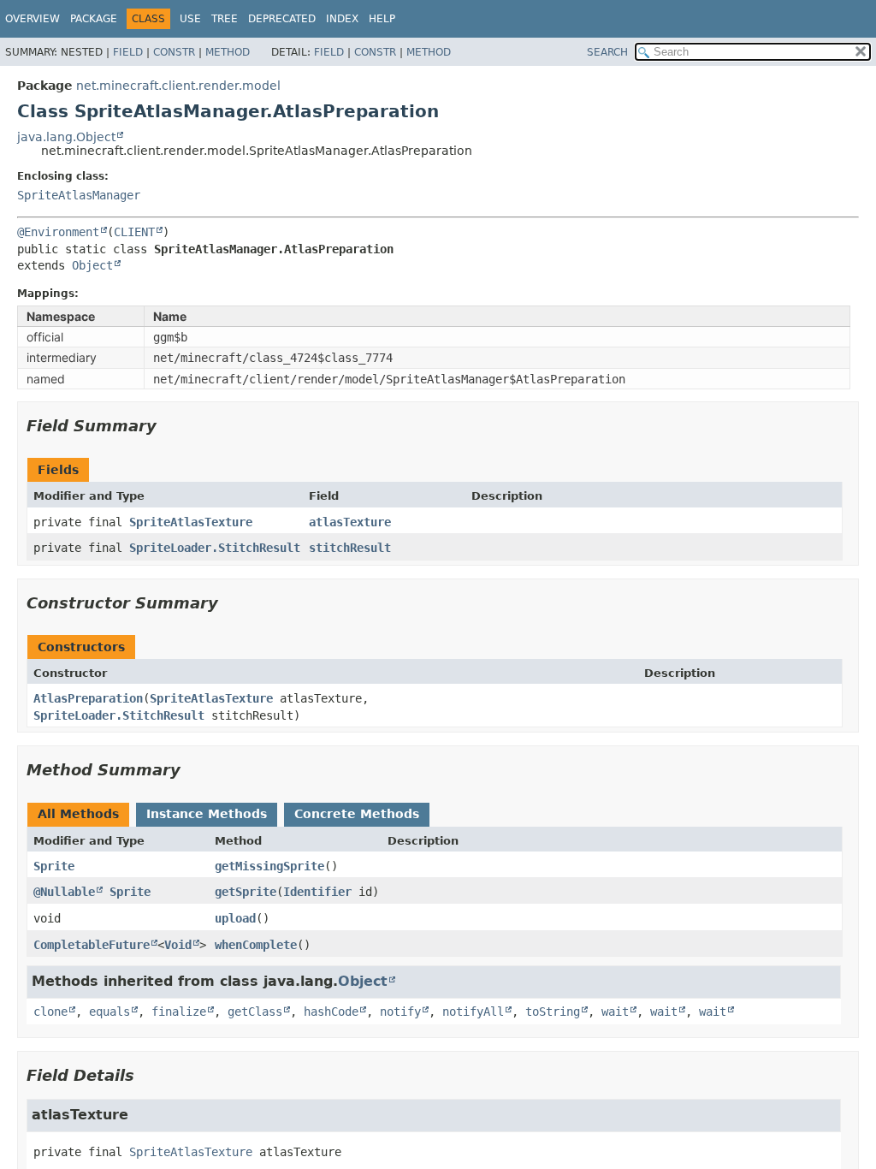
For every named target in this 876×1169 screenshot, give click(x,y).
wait (615, 1011)
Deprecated (282, 19)
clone (50, 1011)
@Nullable (64, 892)
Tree (224, 19)
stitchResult (350, 548)
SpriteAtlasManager (78, 195)
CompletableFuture (91, 945)
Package (93, 19)
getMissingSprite (269, 866)
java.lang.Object (66, 137)
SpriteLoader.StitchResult (214, 548)
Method (227, 52)
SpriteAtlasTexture (190, 522)
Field (128, 52)
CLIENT (134, 232)
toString (552, 1011)
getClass (255, 1011)
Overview (32, 19)
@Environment (58, 232)
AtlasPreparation (88, 698)
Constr (174, 52)
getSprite (245, 892)
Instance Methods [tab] (206, 814)
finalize (178, 1011)
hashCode (331, 1011)
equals (109, 1011)
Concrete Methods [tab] (356, 814)
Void (178, 945)
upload (235, 918)
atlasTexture (350, 522)
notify (400, 1011)
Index (342, 19)
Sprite (53, 866)
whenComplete (256, 945)
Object (92, 265)
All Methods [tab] (78, 814)
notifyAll (473, 1011)
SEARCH (607, 52)
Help (382, 19)
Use (190, 19)
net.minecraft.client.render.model (178, 85)
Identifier (317, 892)
